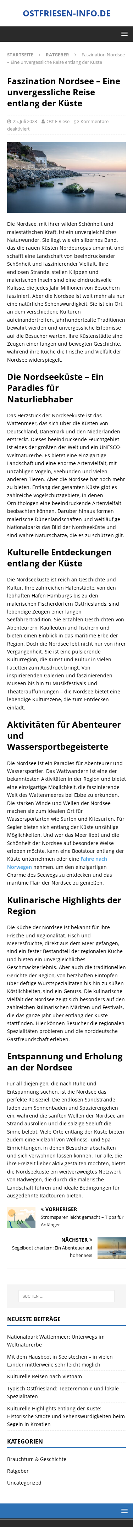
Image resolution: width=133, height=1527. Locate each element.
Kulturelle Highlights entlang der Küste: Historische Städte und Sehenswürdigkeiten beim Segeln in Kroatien (66, 1416)
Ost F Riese (58, 121)
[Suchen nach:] (66, 1296)
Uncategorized (24, 1482)
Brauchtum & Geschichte (36, 1459)
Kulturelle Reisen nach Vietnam (44, 1376)
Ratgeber (18, 1470)
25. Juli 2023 (25, 121)
